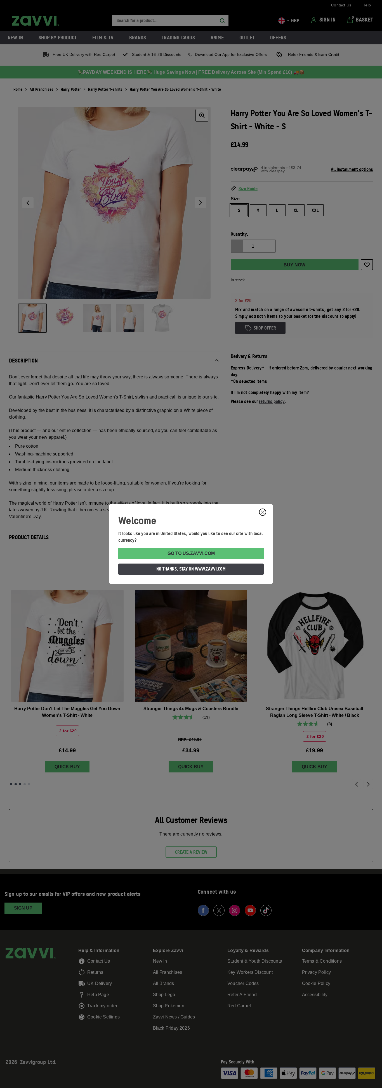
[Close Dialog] (262, 512)
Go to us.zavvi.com (191, 553)
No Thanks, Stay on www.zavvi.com (191, 569)
